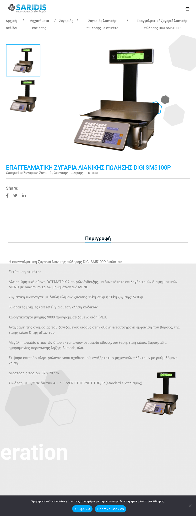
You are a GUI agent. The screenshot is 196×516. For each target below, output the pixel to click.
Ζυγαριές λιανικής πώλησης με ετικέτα (69, 173)
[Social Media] (7, 195)
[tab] (98, 238)
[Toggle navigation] (187, 9)
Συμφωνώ (82, 509)
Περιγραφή (98, 238)
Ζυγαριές (66, 21)
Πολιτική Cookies (110, 509)
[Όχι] (190, 505)
